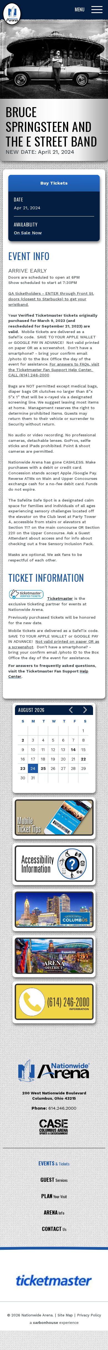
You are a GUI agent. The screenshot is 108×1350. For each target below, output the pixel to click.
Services (54, 1180)
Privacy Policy (89, 1315)
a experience (54, 1322)
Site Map (65, 1315)
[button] (71, 710)
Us (54, 1229)
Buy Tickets (54, 183)
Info (54, 1213)
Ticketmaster (60, 598)
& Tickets (54, 1164)
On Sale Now (28, 232)
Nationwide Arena (11, 13)
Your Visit (54, 1196)
